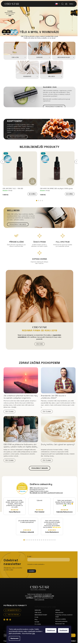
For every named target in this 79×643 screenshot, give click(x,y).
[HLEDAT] (73, 635)
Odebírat (32, 571)
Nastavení (14, 638)
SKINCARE (38, 610)
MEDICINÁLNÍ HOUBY (41, 615)
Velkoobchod (59, 612)
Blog (36, 619)
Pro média (38, 624)
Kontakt (37, 621)
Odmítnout (51, 630)
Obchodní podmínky (61, 621)
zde (33, 633)
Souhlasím (63, 630)
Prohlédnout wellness (18, 224)
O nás (36, 617)
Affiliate (57, 610)
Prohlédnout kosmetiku (54, 106)
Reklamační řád (60, 623)
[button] (3, 162)
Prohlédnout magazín (39, 468)
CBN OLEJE (38, 612)
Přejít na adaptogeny (17, 137)
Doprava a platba (60, 619)
